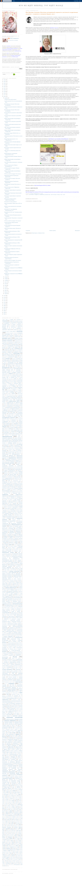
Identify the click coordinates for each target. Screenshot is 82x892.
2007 (5, 309)
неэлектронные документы (7, 561)
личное (20, 507)
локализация (19, 508)
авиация (11, 319)
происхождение (18, 627)
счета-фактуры (7, 692)
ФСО (16, 736)
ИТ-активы (5, 469)
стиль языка (12, 684)
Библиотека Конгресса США (7, 354)
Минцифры (11, 536)
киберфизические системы (17, 478)
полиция (12, 611)
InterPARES (8, 828)
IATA (7, 823)
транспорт (4, 704)
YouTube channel (15, 56)
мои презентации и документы (12, 48)
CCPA (3, 799)
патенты (12, 596)
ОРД (13, 584)
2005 (5, 312)
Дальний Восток (16, 403)
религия (21, 645)
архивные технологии (7, 340)
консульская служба (15, 490)
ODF (3, 843)
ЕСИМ (14, 428)
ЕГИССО (20, 426)
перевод (3, 600)
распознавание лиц (18, 636)
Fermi (17, 817)
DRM (20, 807)
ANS (7, 793)
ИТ (21, 468)
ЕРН (6, 428)
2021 (5, 88)
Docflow (13, 805)
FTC (16, 818)
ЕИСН (20, 427)
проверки (14, 625)
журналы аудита (4, 433)
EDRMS (10, 812)
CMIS (17, 800)
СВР (15, 663)
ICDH (6, 824)
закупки (19, 436)
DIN (12, 804)
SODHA (3, 858)
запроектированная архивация (16, 439)
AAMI (11, 789)
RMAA (21, 852)
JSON (3, 833)
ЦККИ (21, 751)
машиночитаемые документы (18, 515)
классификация (4, 481)
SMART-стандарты (6, 857)
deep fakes (6, 804)
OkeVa (17, 843)
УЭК (13, 726)
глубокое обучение (5, 391)
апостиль (15, 334)
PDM (8, 847)
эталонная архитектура (6, 784)
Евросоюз (4, 426)
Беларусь (9, 352)
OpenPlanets (8, 844)
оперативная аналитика (11, 582)
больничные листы (19, 358)
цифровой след (4, 748)
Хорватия (10, 740)
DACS (16, 803)
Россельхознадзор (5, 656)
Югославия (17, 785)
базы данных (15, 347)
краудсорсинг (4, 500)
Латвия (10, 504)
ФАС (10, 727)
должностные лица (5, 418)
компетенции (13, 486)
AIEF (4, 792)
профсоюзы (5, 632)
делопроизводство (10, 406)
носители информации (6, 567)
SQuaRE (7, 858)
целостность (9, 743)
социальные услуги (19, 679)
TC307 (18, 858)
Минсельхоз (4, 534)
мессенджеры (19, 527)
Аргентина (11, 335)
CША (16, 797)
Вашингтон (13, 364)
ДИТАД (21, 408)
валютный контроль (11, 363)
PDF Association (12, 845)
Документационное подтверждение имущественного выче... (10, 154)
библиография (16, 353)
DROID (3, 808)
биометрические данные (12, 356)
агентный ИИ (13, 323)
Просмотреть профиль (13, 40)
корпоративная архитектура (6, 498)
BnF (21, 795)
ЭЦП (9, 785)
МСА (16, 542)
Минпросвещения (18, 533)
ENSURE (7, 814)
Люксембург (12, 509)
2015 (5, 295)
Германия (14, 386)
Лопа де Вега (4, 509)
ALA (10, 792)
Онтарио (8, 581)
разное (15, 635)
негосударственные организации (6, 553)
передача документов (6, 601)
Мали (9, 510)
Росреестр (11, 655)
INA (12, 825)
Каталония (20, 473)
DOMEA (13, 807)
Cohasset (9, 802)
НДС (19, 552)
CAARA (20, 797)
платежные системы (6, 607)
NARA (10, 838)
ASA (3, 795)
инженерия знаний (11, 449)
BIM (18, 795)
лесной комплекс (10, 505)
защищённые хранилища (12, 442)
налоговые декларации (13, 546)
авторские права (19, 322)
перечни (18, 602)
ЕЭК (9, 431)
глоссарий (19, 389)
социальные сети (11, 679)
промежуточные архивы (12, 628)
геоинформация (12, 384)
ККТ (9, 480)
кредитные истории (16, 500)
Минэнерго (6, 537)
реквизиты (5, 645)
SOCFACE (20, 857)
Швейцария (13, 756)
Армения (16, 335)
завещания (17, 433)
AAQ (13, 789)
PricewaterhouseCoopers (12, 849)
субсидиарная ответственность (16, 688)
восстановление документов (16, 376)
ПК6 (12, 606)
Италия (9, 469)
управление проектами (8, 722)
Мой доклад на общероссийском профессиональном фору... (10, 199)
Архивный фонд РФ (11, 342)
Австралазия (18, 319)
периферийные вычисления (6, 603)
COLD (13, 802)
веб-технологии (17, 366)
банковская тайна (10, 348)
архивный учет (5, 342)
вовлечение (4, 374)
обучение (10, 576)
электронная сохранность (7, 769)
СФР (20, 691)
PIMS (21, 847)
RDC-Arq (14, 850)
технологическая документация (7, 702)
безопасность (10, 350)
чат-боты (19, 753)
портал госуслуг (14, 612)
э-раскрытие (13, 759)
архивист (11, 336)
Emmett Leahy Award (17, 813)
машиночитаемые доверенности (7, 515)
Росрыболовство (18, 655)
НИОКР (19, 561)
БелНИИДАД (15, 352)
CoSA (6, 803)
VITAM (7, 862)
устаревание (19, 724)
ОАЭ (15, 569)
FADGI (21, 815)
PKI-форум (9, 848)
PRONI (21, 849)
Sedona (13, 854)
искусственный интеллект (8, 463)
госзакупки (12, 392)
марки (3, 513)
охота (20, 592)
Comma (20, 802)
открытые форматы (10, 588)
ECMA (15, 810)
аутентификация (10, 345)
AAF (7, 789)
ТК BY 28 (18, 702)
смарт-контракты (5, 673)
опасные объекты (4, 582)
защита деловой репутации (12, 441)
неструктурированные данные (7, 559)
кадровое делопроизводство (9, 470)
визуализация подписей (6, 371)
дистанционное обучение (5, 408)
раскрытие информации (8, 636)
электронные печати (17, 777)
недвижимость (8, 554)
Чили (7, 755)
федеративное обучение (9, 729)
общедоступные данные (17, 576)
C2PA (13, 797)
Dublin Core (10, 808)
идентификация (19, 444)
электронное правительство (8, 771)
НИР (3, 562)
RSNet (8, 853)
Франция (4, 736)
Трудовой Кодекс (6, 705)
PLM (18, 848)
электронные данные (12, 774)
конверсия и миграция (18, 488)
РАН (17, 635)
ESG (3, 815)
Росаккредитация (5, 650)
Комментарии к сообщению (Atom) (38, 233)
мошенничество (10, 542)
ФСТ (3, 738)
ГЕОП (9, 386)
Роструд (9, 659)
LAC (6, 833)
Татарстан (15, 696)
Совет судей (19, 675)
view (8, 53)
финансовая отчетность (11, 731)
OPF (12, 844)
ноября (6, 277)
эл (14, 764)
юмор (13, 787)
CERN (20, 799)
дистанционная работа (16, 407)
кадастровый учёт (19, 469)
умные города (10, 713)
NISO (8, 840)
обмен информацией (12, 572)
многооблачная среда (18, 537)
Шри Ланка (19, 758)
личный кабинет (14, 508)
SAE (17, 853)
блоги (3, 358)
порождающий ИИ (5, 612)
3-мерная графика (5, 319)
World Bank (8, 863)
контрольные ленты (7, 493)
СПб (3, 682)
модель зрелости (6, 539)
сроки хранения (18, 682)
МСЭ (21, 542)
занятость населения (17, 437)
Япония (3, 789)
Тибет (15, 702)
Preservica (4, 849)
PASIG (21, 844)
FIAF (20, 817)
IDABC (12, 824)
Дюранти (8, 423)
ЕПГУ (3, 428)
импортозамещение (18, 446)
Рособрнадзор (6, 654)
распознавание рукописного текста (8, 637)
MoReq (19, 835)
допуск (8, 420)
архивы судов (4, 343)
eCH (8, 810)
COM (17, 802)
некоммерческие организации (16, 556)
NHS (21, 839)
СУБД (20, 687)
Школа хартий (10, 758)
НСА (18, 568)
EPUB (15, 814)
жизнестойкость (6, 432)
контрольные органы (16, 493)
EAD (14, 809)
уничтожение (8, 714)
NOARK (20, 840)
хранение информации (8, 741)
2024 (5, 83)
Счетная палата (14, 692)
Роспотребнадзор (18, 654)
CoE (6, 802)
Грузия (12, 403)
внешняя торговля (4, 373)
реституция (10, 647)
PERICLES (12, 847)
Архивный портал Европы (18, 340)
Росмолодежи (20, 652)
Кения (3, 478)
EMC (12, 813)
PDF (4, 845)
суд (4, 690)
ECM (11, 810)
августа (6, 282)
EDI (17, 810)
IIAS (9, 825)
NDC (15, 838)
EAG (17, 809)
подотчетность (18, 608)
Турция (8, 708)
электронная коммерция (12, 766)
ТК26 (21, 702)
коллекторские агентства (18, 484)
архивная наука (17, 336)
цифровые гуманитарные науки (16, 749)
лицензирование (15, 507)
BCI (15, 795)
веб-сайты (10, 366)
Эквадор (20, 759)
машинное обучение (8, 514)
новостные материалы (10, 563)
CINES (10, 800)
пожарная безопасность (6, 610)
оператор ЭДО (4, 583)
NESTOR (4, 839)
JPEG (17, 832)
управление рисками (18, 722)
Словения (8, 672)
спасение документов (17, 680)
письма (3, 606)
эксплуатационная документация (7, 764)
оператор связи (18, 582)
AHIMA (21, 790)
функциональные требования (12, 739)
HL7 (10, 822)
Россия (15, 657)
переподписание (14, 602)
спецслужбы (6, 682)
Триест (15, 704)
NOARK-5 (3, 842)
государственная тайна (11, 396)
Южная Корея (7, 787)
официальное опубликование (12, 591)
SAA (10, 853)
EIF (10, 813)
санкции (3, 663)
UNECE (18, 860)
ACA (16, 789)
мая (5, 287)
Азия (9, 328)
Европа (12, 425)
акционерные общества (6, 329)
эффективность (4, 785)
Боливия (14, 358)
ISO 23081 (13, 830)
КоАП (19, 481)
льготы (8, 509)
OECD (6, 843)
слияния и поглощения (13, 670)
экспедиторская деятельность (7, 763)
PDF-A (17, 845)
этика (12, 784)
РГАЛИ (9, 641)
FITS (6, 818)
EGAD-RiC (16, 812)
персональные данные (17, 603)
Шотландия (15, 758)
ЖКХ (19, 432)
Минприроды (4, 533)
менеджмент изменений (12, 527)
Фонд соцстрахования (10, 734)
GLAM (3, 820)
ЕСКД (17, 428)
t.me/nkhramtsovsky (17, 50)
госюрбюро (3, 402)
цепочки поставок (16, 744)
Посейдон (7, 613)
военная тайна (9, 374)
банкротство (7, 349)
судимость (17, 691)
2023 (5, 84)
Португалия (20, 612)
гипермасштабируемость (13, 388)
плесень (18, 607)
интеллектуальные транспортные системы (15, 451)
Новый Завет (17, 563)
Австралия (31, 194)
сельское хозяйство (5, 665)
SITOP (19, 855)
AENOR (7, 790)
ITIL (6, 832)
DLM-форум (20, 804)
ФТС (14, 738)
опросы (10, 583)
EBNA (20, 809)
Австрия (11, 320)
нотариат (13, 568)
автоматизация (13, 322)
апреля (6, 288)
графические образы (19, 402)
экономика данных (10, 760)
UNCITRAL (14, 860)
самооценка (6, 661)
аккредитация (18, 328)
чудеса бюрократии (5, 756)
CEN (17, 799)
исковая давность (18, 461)
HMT (13, 822)
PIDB (18, 847)
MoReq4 (16, 837)
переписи (9, 602)
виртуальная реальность (6, 372)
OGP (9, 843)
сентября (6, 280)
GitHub (20, 819)
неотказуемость (4, 557)
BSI (6, 797)
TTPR (3, 860)
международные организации (16, 523)
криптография (10, 501)
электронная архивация (12, 765)
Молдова (20, 539)
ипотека (3, 461)
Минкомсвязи (18, 531)
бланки (16, 357)
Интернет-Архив (19, 452)
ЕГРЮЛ (15, 427)
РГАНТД (14, 641)
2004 (5, 313)
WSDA (16, 863)
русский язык (20, 660)
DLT (5, 805)
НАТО (14, 548)
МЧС (3, 544)
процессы (10, 632)
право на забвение (19, 617)
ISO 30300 (19, 830)
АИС (13, 328)
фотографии (8, 735)
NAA (20, 837)
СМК (14, 674)
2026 (5, 79)
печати (19, 605)
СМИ (11, 674)
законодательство (7, 436)
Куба (10, 503)
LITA (13, 833)
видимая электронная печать (7, 369)
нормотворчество (18, 566)
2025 (5, 81)
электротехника (13, 782)
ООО (20, 581)
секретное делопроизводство (16, 664)
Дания (21, 403)
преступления (4, 622)
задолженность (7, 435)
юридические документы (17, 788)
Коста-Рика (5, 499)
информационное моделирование (10, 459)
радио (9, 635)
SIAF (9, 855)
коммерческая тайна (17, 485)
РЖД (14, 647)
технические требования (6, 700)
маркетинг (19, 512)
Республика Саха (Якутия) (17, 646)
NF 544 (16, 839)
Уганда (17, 708)
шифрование (4, 758)
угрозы (17, 709)
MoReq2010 (10, 837)
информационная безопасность (15, 458)
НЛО (9, 562)
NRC (10, 842)
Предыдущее (77, 230)
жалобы (12, 431)
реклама (9, 645)
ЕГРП (12, 427)
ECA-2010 (4, 810)
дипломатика (7, 407)
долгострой (19, 417)
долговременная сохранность (8, 417)
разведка (12, 635)
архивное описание (18, 338)
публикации (8, 633)
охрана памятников (5, 593)
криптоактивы (4, 501)
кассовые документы (15, 473)
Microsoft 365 (4, 835)
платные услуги (13, 607)
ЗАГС (21, 433)
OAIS (13, 842)
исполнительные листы (11, 466)
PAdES (18, 844)
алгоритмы (15, 329)
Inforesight (20, 825)
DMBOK (9, 805)
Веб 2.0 (17, 364)
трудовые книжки (14, 705)
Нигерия (15, 561)
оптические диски (16, 583)
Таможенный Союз (5, 696)
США (20, 693)
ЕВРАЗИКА (16, 423)
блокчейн (8, 358)
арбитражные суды (5, 335)
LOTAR (3, 834)
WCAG (17, 862)
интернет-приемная (5, 454)
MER (16, 834)
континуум (8, 491)
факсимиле (19, 726)
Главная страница (52, 230)
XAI (3, 864)
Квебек (19, 475)
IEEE (20, 824)
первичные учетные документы (7, 598)
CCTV (11, 799)
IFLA (6, 825)
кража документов (17, 499)
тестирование (14, 699)
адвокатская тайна (5, 325)
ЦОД (4, 753)
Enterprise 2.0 (11, 814)
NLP (16, 840)
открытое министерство (14, 586)
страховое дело (12, 686)
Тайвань (18, 694)
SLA (21, 855)
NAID (7, 838)
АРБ (20, 334)
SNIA (16, 857)
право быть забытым (11, 617)
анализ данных (12, 331)
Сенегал (21, 665)
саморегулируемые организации (15, 661)
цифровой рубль (18, 746)
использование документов (18, 466)
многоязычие (11, 538)
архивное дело (6, 338)
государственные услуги (7, 399)
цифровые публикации (9, 751)
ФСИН (13, 736)
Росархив (4, 651)
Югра (21, 785)
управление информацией (10, 720)
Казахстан (19, 470)
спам (10, 680)
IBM (9, 823)
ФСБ (10, 736)
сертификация (9, 667)
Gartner (8, 819)
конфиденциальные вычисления (14, 495)
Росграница (14, 651)
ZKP (21, 864)
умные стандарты (16, 713)
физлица (11, 730)
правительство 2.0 (19, 616)
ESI (6, 815)
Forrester (10, 818)
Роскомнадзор (9, 652)
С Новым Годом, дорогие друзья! (10, 99)
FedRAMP (13, 817)
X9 (18, 863)
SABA (14, 853)
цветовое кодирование (17, 741)
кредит (10, 500)
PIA (15, 847)
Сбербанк (11, 663)
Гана (11, 382)
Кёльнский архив (17, 477)
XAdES (21, 863)
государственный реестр (14, 401)
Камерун (16, 471)
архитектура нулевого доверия (18, 343)
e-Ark (21, 808)
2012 (5, 300)
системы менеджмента (7, 669)
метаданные (11, 528)
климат (11, 481)
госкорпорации (19, 392)
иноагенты (10, 450)
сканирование (18, 669)
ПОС (4, 613)
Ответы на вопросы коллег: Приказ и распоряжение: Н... (10, 165)
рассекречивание (5, 640)
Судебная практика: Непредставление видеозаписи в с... (11, 223)
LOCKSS (19, 833)
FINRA (3, 818)
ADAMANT (20, 789)
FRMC (14, 818)
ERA (18, 814)
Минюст (11, 537)
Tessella (8, 859)
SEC (9, 854)
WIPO (20, 862)
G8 (19, 818)
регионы (4, 642)
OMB (20, 843)
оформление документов (10, 592)
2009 (5, 305)
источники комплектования (16, 468)
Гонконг (20, 391)
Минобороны (12, 532)
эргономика (14, 783)
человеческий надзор (5, 754)
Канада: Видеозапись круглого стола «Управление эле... (11, 139)
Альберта (20, 329)
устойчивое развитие (5, 725)
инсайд (14, 450)
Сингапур (7, 668)
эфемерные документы (18, 784)
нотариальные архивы (5, 568)
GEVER (17, 819)
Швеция (19, 756)
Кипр (13, 479)
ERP (21, 814)
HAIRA (18, 820)
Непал (10, 557)
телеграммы (3, 698)
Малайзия (4, 510)
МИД (13, 529)
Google (6, 820)
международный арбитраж (6, 524)
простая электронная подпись (9, 630)
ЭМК (19, 782)
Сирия (20, 668)
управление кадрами (8, 721)
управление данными (17, 715)
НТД (21, 568)
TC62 (4, 859)
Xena (9, 864)
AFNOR (13, 790)
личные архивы (7, 508)
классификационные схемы (17, 480)
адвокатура (13, 325)
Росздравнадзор (19, 651)
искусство (19, 463)
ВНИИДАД (11, 373)
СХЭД (3, 692)
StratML (11, 858)
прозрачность (12, 627)
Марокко (11, 513)
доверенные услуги (6, 412)
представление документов (15, 620)
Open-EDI (3, 844)
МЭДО (6, 544)
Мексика (10, 526)
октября (6, 278)
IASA (4, 823)
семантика (11, 665)
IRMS (3, 829)
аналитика (19, 331)
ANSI (10, 793)
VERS (64, 194)
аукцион (5, 345)
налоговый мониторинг (11, 547)
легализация (4, 505)
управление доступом (9, 719)
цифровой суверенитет (11, 748)
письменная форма (7, 606)
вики (13, 371)
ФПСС (20, 735)
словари (3, 672)
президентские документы (16, 621)
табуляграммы (14, 694)
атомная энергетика (6, 344)
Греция (5, 403)
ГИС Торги (9, 389)
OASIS (17, 842)
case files (16, 798)
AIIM (7, 792)
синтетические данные (14, 668)
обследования (4, 576)
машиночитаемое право (17, 514)
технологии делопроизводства (16, 700)
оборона (20, 572)
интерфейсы (4, 455)
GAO (21, 818)
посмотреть (8, 46)
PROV (61, 194)
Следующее (28, 230)
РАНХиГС (21, 635)
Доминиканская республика (13, 418)
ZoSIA (4, 865)
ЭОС (8, 783)
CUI (13, 803)
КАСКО (10, 473)
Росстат (13, 658)
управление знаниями (18, 719)
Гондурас (16, 391)
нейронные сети (9, 556)
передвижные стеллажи (17, 601)
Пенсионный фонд (17, 597)
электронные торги (12, 779)
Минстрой (9, 534)
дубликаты (20, 422)
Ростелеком (19, 658)
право (5, 617)
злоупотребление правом (5, 444)
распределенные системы (15, 638)
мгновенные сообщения (11, 517)
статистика (4, 684)
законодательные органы (16, 435)
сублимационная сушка (6, 688)
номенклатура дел (13, 564)
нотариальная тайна (18, 567)
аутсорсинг (4, 347)
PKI (4, 848)
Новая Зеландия (14, 562)
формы (3, 735)
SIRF (16, 855)
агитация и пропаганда (16, 324)
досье (10, 422)
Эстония (19, 783)
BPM (3, 797)
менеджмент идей (4, 527)
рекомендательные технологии (15, 645)
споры (13, 682)
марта (6, 290)
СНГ (21, 674)
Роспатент (11, 654)
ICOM (9, 824)
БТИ (21, 361)
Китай (3, 480)
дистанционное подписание (14, 408)
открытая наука (5, 586)
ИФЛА (13, 469)
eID (4, 813)
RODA (4, 853)
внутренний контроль (18, 373)
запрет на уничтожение (6, 439)
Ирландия (12, 461)
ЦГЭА (3, 743)
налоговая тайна (5, 546)
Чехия (3, 755)
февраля (6, 291)
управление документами (44, 194)
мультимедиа (12, 543)
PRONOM (4, 850)
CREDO (10, 803)
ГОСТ (13, 393)
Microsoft (19, 834)
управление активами (6, 715)
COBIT (3, 802)
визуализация (18, 369)
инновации (4, 450)
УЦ (16, 725)
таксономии (9, 695)
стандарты (36, 194)
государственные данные (6, 398)
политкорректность (5, 611)
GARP (5, 819)
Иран (8, 461)
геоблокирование (4, 384)
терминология (5, 699)
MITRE (15, 835)
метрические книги (8, 529)
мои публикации (14, 539)
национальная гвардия (17, 551)
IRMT (7, 829)
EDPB (20, 810)
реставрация (4, 647)
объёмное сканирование (17, 578)
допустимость (13, 420)
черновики (20, 754)
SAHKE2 (3, 854)
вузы (11, 378)
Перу (16, 605)
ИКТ (8, 446)
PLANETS (14, 848)
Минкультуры (4, 532)
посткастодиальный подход (14, 613)
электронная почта (15, 768)
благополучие (4, 357)
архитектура (10, 343)
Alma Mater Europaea (16, 792)
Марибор (9, 512)
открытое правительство (10, 587)
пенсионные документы (7, 597)
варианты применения (18, 363)
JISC (14, 832)
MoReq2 (3, 837)
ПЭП (3, 635)
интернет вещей (11, 452)
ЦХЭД (11, 753)
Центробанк (9, 744)
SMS (13, 857)
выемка (9, 379)
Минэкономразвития (18, 536)
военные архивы (15, 374)
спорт (10, 682)
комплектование (4, 488)
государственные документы (16, 398)
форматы (18, 734)
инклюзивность (18, 449)
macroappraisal (12, 834)
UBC (6, 860)
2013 (5, 299)
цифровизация (10, 746)
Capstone (11, 798)
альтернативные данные (5, 331)
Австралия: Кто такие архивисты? (10, 201)
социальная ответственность (12, 678)
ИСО (10, 464)
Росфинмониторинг (19, 659)
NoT (7, 842)
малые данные (13, 510)
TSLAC (20, 859)
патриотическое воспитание (18, 596)
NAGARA (3, 838)
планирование (20, 606)
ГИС (3, 389)
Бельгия (21, 352)
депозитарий (17, 406)
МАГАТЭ (17, 509)
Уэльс (16, 726)
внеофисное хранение (16, 372)
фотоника (13, 735)
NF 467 (12, 839)
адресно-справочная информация (16, 327)
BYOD (10, 797)
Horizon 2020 (17, 822)
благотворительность (10, 357)
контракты (13, 491)
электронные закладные (14, 775)
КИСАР (20, 479)
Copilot (3, 803)
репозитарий (10, 646)
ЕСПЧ (20, 428)
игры (14, 444)
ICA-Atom (17, 823)
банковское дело (18, 348)
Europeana (13, 815)
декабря (6, 98)
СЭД (7, 694)
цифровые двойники (5, 750)
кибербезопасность (8, 478)
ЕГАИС (10, 426)
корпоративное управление (14, 498)
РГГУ (19, 641)
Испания (17, 464)
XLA (12, 864)
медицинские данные (10, 518)
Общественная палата (17, 577)
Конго (5, 489)
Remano (10, 852)
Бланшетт (20, 357)
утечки (13, 725)
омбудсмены (4, 581)
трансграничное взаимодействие (15, 703)
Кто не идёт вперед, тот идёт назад (41, 5)
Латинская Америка (16, 504)
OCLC (20, 842)
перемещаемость (4, 602)
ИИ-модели (17, 445)
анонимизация (19, 332)
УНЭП (15, 714)
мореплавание (20, 541)
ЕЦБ (6, 430)
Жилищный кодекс (14, 432)
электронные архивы (55, 194)
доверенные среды (19, 411)
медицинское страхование (16, 519)
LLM (16, 833)
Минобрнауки (19, 532)
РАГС (6, 635)
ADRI (4, 790)
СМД (13, 673)
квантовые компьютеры (12, 475)
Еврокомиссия (6, 425)
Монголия (12, 541)
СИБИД (3, 668)
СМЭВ (18, 674)
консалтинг (19, 489)
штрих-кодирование (5, 759)
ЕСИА (10, 428)
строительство (19, 686)
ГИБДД (20, 386)
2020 (5, 89)
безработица (4, 352)
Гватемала (19, 382)
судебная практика (11, 690)
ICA (12, 823)
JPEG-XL (20, 832)
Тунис (21, 707)
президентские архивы (6, 621)
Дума (4, 423)
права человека (11, 616)
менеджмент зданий (17, 526)
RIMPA (17, 852)
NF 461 (9, 839)
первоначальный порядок (17, 598)
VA (20, 860)
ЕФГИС (3, 430)
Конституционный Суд (6, 490)
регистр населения (11, 642)
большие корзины (15, 359)
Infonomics (15, 825)
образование (18, 573)
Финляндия (18, 731)
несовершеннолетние (16, 558)
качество (5, 474)
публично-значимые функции (16, 633)
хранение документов (18, 740)
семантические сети (16, 665)
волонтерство (7, 376)
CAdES (3, 798)
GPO (9, 820)
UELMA (10, 860)
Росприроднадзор (4, 655)
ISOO (3, 832)
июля (6, 283)
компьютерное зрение (10, 488)
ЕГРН (8, 427)
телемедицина (20, 698)
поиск (14, 610)
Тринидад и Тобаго (19, 704)
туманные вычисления (17, 707)
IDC (14, 824)
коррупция (20, 498)
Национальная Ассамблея (17, 549)
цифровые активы (19, 748)
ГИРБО (20, 388)
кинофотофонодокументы (6, 479)
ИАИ (11, 444)
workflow (3, 863)
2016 (5, 96)
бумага (5, 362)
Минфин (5, 536)
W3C (11, 862)
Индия (21, 447)
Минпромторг (11, 533)
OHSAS (13, 843)
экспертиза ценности (17, 763)
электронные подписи (7, 778)
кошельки (10, 499)
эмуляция (3, 783)
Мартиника (15, 513)
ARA (21, 793)
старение (20, 683)
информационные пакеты (10, 460)
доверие (13, 412)
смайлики (20, 672)
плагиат (16, 606)
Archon (16, 794)
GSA (15, 820)
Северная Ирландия (6, 664)
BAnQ (13, 795)
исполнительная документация (7, 465)
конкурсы (9, 489)
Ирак (6, 461)
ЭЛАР (16, 764)
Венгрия (14, 367)
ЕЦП (9, 430)
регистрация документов (18, 642)
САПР (7, 663)
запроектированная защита (6, 440)
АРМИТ (20, 335)
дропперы (13, 422)
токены (7, 703)
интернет (4, 452)
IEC (17, 824)
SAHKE (20, 853)
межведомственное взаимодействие (8, 521)
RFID (14, 852)
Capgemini (7, 798)
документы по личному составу (13, 416)
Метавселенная (4, 528)
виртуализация (18, 371)
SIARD (13, 855)
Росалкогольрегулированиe (15, 650)
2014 (5, 297)
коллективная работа (9, 484)
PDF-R (21, 845)
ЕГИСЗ (17, 426)
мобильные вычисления (18, 538)
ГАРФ (15, 382)
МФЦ (16, 543)
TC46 (21, 858)
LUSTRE (7, 834)
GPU (12, 820)
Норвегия (19, 564)
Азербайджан (4, 328)
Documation (17, 805)
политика (18, 610)
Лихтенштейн (9, 507)
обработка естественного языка (7, 573)
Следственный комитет (5, 670)
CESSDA (3, 800)
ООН (16, 581)
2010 (5, 304)
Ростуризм (13, 659)
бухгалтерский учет (12, 362)
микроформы (5, 531)
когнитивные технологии (6, 483)
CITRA (13, 800)
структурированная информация (10, 687)
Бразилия (9, 361)
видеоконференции (17, 368)
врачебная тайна (5, 377)
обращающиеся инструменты (7, 574)
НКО (6, 562)
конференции (5, 494)
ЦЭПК (15, 753)
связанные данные (20, 663)
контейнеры (20, 490)
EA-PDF (11, 809)
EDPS (3, 812)
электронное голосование (16, 770)
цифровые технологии (16, 751)
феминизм (16, 729)
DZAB (18, 808)
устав (15, 724)
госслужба (4, 393)
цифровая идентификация (11, 745)
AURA (9, 795)
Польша (18, 611)
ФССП (19, 736)
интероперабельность (16, 454)
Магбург (21, 509)
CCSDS (7, 799)
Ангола (15, 332)
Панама (3, 596)
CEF (13, 799)
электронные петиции (9, 777)
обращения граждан (16, 575)
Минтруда (20, 534)
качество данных (13, 474)
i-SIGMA (21, 822)
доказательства (11, 413)
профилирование (20, 631)
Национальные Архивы (8, 552)
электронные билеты (5, 774)
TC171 (15, 858)
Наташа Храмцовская (14, 38)
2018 (5, 93)
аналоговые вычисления (9, 332)
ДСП (16, 422)
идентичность (6, 445)
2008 (5, 307)
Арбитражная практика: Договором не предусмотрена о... (11, 258)
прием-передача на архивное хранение (14, 623)
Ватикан (9, 364)
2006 (5, 310)
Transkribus (15, 859)
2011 (5, 302)
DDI (19, 803)
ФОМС (3, 734)
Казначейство (4, 471)
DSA (7, 808)
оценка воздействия (14, 593)
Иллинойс (12, 446)
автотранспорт (6, 323)
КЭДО (7, 504)
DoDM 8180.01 (8, 807)
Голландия (11, 391)
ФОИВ (19, 733)
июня (6, 285)
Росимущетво (4, 652)
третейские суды (10, 704)
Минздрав (12, 531)
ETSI (9, 815)
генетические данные (17, 383)
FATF (10, 817)
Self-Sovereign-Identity (19, 854)
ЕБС (12, 423)
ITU (8, 832)
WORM (12, 863)
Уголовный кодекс (11, 709)
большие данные (6, 359)
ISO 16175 (8, 830)
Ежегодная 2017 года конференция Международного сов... (10, 210)
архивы (16, 342)
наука (17, 548)
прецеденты (9, 622)
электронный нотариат (15, 780)
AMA (21, 792)
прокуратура (4, 628)
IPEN (16, 828)
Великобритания (6, 367)
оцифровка (10, 595)
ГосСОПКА (9, 393)
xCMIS (7, 864)
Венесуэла (19, 367)
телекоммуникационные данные (11, 698)
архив (7, 336)
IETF (3, 825)
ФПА (16, 735)
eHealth (21, 812)
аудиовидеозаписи (14, 344)
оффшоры (17, 592)
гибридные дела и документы (7, 387)
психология (3, 633)
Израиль (11, 445)
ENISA (3, 814)
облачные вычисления (14, 571)
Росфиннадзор (6, 660)
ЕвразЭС (21, 423)
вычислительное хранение (12, 381)
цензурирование (15, 743)
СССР (6, 683)
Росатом (10, 651)
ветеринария (11, 368)
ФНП (10, 733)
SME (11, 857)
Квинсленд (4, 476)
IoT (13, 828)
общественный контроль (6, 578)
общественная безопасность (7, 577)
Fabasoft (17, 815)
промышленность (20, 628)
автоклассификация (6, 322)
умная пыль (17, 712)
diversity (15, 804)
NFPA (19, 839)
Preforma (21, 848)
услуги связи (10, 724)
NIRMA (4, 840)
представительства (4, 620)
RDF (18, 850)
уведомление (13, 708)
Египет (14, 426)
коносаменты (14, 489)
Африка (9, 347)
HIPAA (7, 822)
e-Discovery (6, 809)
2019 (5, 91)
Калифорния (11, 471)
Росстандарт (5, 658)
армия (3, 336)
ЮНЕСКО (18, 787)
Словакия (20, 670)
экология (3, 760)
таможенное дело (17, 695)
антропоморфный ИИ (8, 334)
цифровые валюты (7, 749)
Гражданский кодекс (10, 402)
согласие (3, 677)
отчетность (4, 591)
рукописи (10, 660)
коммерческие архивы (6, 486)
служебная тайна (14, 672)
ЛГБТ (21, 504)
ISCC (19, 829)
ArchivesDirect (12, 794)
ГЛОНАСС (14, 389)
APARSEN (14, 793)
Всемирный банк (14, 377)
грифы (8, 403)
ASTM (6, 795)
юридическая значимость (7, 788)
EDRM (7, 812)
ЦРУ (7, 753)
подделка (12, 608)
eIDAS (7, 813)
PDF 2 (8, 845)
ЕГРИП (4, 427)
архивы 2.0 (20, 342)
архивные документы (17, 339)
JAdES (11, 832)
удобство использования (13, 710)
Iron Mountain (11, 829)
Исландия (3, 464)
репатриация (5, 646)
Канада (20, 471)
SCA (7, 854)
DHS (9, 804)
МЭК (10, 544)
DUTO (15, 808)
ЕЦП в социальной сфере (15, 430)
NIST (12, 840)
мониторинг (16, 541)
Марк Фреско (14, 512)
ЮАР (14, 785)
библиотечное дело (18, 354)
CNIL (20, 800)
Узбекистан (19, 710)
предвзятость (6, 618)
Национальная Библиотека (6, 551)
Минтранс (15, 534)
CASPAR (20, 798)
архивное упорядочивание (8, 339)
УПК (20, 714)
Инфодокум (11, 455)
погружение (7, 608)
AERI (10, 790)
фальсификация (4, 727)
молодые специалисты (5, 541)
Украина (3, 712)
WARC (14, 862)
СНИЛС (4, 675)
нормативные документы (7, 566)
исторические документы (7, 468)
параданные (7, 596)
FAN (4, 817)
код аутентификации (14, 483)
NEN (21, 838)
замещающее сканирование (7, 437)
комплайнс (19, 486)
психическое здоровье (17, 632)
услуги (5, 724)
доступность (13, 421)
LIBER (10, 833)
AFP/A (18, 790)
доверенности (12, 411)
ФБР (13, 727)
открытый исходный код (19, 588)
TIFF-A (12, 859)
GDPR (13, 819)
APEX (19, 793)
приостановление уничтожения (6, 625)
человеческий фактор (13, 754)
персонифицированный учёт (9, 605)
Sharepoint (4, 855)
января (6, 293)
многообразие (4, 538)
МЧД (20, 543)
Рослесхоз (15, 652)
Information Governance (6, 827)
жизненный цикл (19, 431)
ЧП (10, 755)
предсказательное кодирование (16, 618)
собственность (9, 675)
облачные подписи (4, 572)
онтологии (12, 581)
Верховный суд (5, 368)
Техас (19, 699)
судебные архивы (11, 691)
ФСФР (10, 738)
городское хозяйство (5, 392)
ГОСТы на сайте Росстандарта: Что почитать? (12, 173)
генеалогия (10, 383)
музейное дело (6, 543)
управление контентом (18, 721)
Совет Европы (14, 675)
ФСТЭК (6, 738)
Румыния (14, 660)
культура (14, 503)
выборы (15, 378)
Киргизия (16, 479)
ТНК (4, 703)
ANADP (4, 793)
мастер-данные (20, 513)
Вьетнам (8, 382)
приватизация (14, 622)
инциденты (17, 460)
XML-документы (17, 864)
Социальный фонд (6, 680)
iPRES (20, 828)
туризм (4, 708)
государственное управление (15, 397)
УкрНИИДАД (10, 712)
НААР (15, 544)
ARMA (19, 794)
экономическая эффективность (15, 761)
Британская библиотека (16, 361)
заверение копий (11, 433)
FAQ (7, 817)
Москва (4, 542)
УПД (18, 714)
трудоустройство (9, 707)
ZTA (7, 865)
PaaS (15, 844)
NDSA (19, 838)
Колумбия (5, 485)
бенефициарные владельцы (8, 353)
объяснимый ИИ (5, 579)
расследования (14, 640)
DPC (17, 807)
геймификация (4, 383)
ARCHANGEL (6, 794)
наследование (10, 548)
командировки (10, 485)
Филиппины (15, 730)
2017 (5, 94)
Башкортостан (14, 349)
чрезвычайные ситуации (17, 755)
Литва (5, 507)
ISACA (16, 829)
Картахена (6, 473)
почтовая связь (9, 615)
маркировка (7, 513)
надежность (19, 544)
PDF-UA (4, 847)
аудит (21, 344)
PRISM (18, 849)
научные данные (9, 549)
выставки (14, 379)
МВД (4, 517)
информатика (13, 456)
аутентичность (18, 345)
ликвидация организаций (18, 505)
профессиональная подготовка (11, 631)
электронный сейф (5, 782)
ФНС (14, 733)
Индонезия (5, 449)
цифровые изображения (14, 750)
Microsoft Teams (11, 835)
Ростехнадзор (4, 659)
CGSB (7, 800)
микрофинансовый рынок (19, 529)
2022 (5, 86)
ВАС (5, 364)
